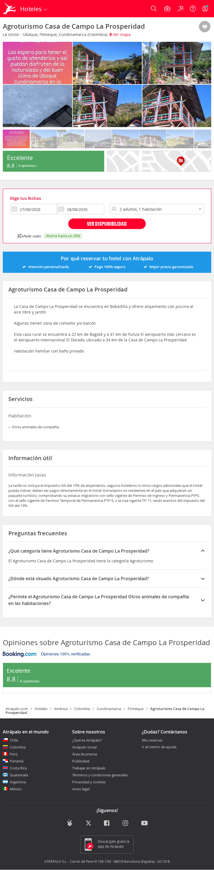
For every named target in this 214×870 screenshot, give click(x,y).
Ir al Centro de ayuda (159, 747)
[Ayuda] (192, 8)
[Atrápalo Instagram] (126, 823)
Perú (14, 754)
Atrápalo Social (84, 747)
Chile (14, 740)
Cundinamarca (109, 708)
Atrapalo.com (17, 708)
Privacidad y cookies (89, 781)
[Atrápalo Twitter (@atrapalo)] (88, 823)
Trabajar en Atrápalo (89, 768)
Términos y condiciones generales (100, 774)
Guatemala (19, 774)
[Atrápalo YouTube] (144, 823)
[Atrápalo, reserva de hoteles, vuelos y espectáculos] (10, 8)
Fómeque (136, 708)
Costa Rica (18, 768)
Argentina (18, 781)
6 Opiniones (27, 165)
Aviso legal (80, 788)
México (16, 788)
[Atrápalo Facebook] (107, 823)
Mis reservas (152, 740)
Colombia (82, 708)
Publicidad (80, 761)
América (60, 708)
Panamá (16, 761)
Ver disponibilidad (107, 223)
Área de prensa (84, 754)
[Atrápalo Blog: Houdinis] (70, 823)
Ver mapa (121, 34)
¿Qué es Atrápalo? (87, 740)
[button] (204, 27)
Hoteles (41, 708)
